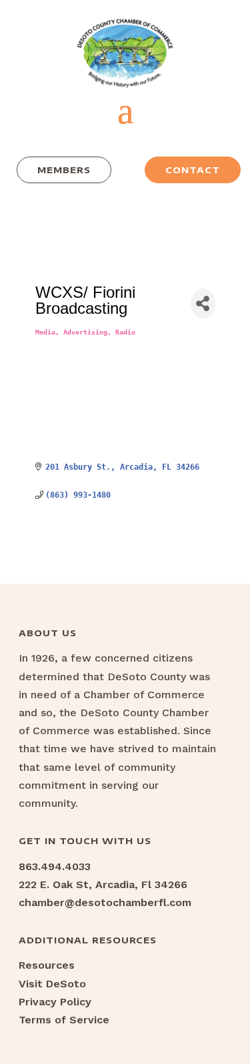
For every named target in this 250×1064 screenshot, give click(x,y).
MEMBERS (64, 170)
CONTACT (192, 170)
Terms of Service (64, 1019)
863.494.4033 (55, 866)
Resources (47, 965)
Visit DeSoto (52, 983)
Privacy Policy (55, 1001)
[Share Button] (203, 303)
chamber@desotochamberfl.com (105, 902)
